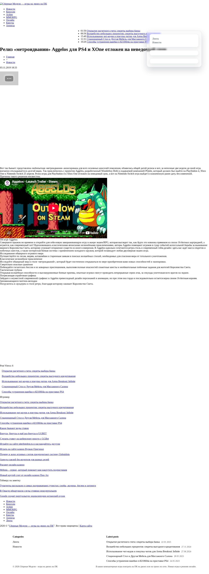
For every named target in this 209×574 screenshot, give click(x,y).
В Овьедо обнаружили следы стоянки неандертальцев (28, 491)
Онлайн (10, 20)
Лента (9, 520)
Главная (10, 57)
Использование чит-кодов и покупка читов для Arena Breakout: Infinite (110, 36)
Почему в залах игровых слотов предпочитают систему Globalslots (35, 454)
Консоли (10, 11)
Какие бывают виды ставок (14, 428)
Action (9, 14)
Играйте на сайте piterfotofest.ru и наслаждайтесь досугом (30, 444)
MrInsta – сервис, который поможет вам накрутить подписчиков (33, 470)
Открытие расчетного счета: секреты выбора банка (100, 30)
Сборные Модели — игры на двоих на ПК (31, 525)
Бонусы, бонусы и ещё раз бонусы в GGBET (23, 433)
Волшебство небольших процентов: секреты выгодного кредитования (110, 33)
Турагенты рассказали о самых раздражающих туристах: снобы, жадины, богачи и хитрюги (48, 485)
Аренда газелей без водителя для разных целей (24, 459)
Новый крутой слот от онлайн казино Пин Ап (24, 475)
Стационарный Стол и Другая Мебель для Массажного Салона (106, 39)
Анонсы (10, 25)
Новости (10, 9)
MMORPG (11, 17)
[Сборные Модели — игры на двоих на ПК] (23, 3)
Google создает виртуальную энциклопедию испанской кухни (32, 496)
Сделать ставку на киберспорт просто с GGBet (24, 438)
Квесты (10, 22)
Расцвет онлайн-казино (12, 464)
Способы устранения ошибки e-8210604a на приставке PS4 (105, 41)
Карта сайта (86, 525)
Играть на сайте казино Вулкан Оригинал (22, 449)
